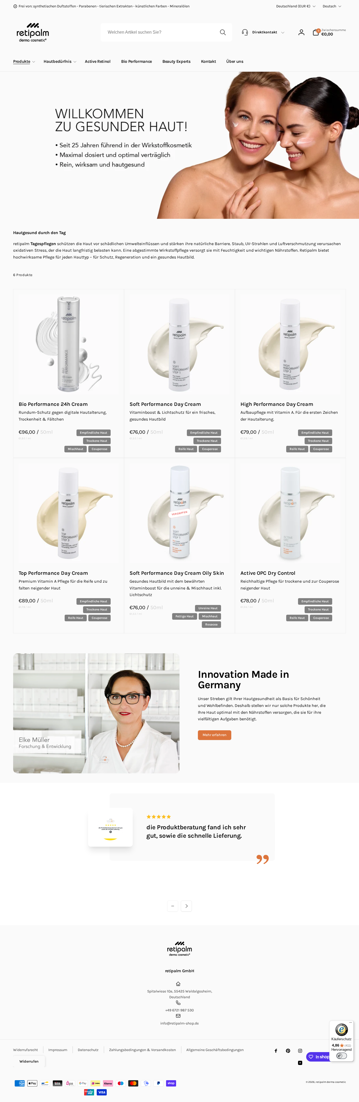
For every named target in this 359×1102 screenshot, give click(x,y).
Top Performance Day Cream (53, 573)
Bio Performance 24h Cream (53, 404)
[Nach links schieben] (172, 906)
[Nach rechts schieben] (186, 906)
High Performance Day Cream (276, 404)
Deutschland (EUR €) (293, 6)
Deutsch (329, 6)
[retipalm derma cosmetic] (180, 956)
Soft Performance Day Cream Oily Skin (177, 573)
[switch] (341, 1056)
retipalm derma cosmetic (331, 1082)
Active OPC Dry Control (267, 573)
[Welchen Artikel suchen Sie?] (223, 32)
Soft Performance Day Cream (165, 404)
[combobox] (166, 32)
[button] (329, 32)
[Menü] (350, 1024)
